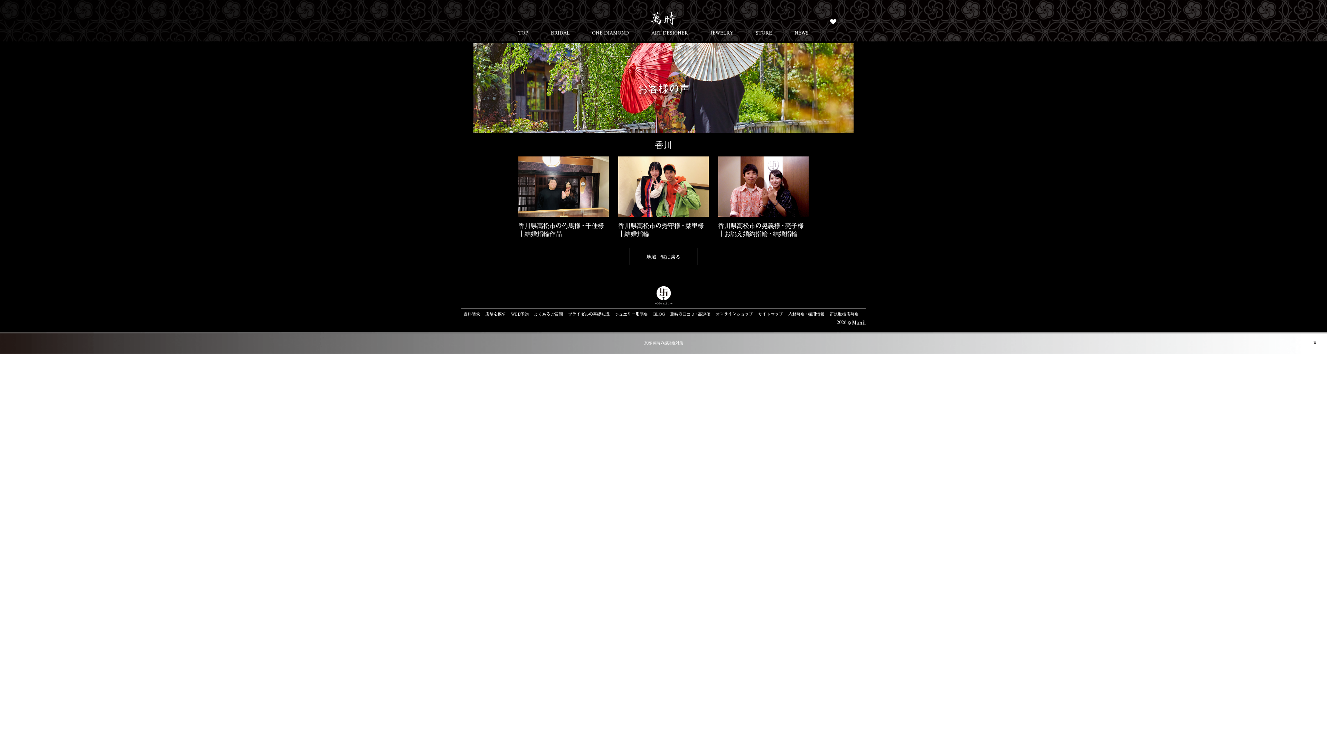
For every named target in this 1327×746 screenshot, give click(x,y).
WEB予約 (520, 314)
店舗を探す (495, 314)
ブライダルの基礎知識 (589, 314)
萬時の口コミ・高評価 (690, 314)
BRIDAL (560, 32)
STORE (764, 32)
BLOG (659, 314)
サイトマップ (770, 314)
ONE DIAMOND (610, 32)
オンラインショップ (734, 314)
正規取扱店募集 (844, 314)
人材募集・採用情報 (806, 314)
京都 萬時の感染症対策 (663, 342)
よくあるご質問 (548, 314)
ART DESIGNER (669, 32)
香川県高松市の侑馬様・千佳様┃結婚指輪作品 (561, 229)
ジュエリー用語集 (631, 314)
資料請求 (471, 314)
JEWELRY (722, 32)
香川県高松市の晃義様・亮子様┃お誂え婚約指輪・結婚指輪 (761, 229)
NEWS (801, 32)
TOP (523, 32)
